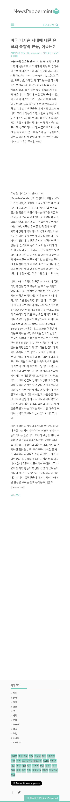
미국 (44, 756)
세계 (45, 53)
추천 (15, 733)
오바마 (35, 766)
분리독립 (51, 756)
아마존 (53, 761)
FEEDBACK (31, 798)
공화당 (14, 756)
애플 (13, 766)
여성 (24, 766)
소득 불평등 (27, 761)
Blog (16, 738)
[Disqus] (35, 545)
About (17, 742)
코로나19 (37, 770)
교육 (20, 756)
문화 (15, 720)
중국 (24, 770)
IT (14, 711)
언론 (18, 766)
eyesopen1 (36, 53)
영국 (29, 766)
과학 (15, 715)
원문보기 (15, 495)
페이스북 (53, 770)
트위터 (45, 770)
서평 (13, 761)
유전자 (48, 766)
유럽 (42, 766)
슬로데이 (38, 761)
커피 (29, 770)
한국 (15, 697)
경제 (15, 702)
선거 (18, 761)
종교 (18, 770)
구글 (26, 756)
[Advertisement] (35, 167)
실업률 (46, 761)
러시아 (37, 756)
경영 (15, 706)
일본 (13, 770)
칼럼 (49, 53)
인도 (54, 766)
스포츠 (16, 724)
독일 (31, 756)
